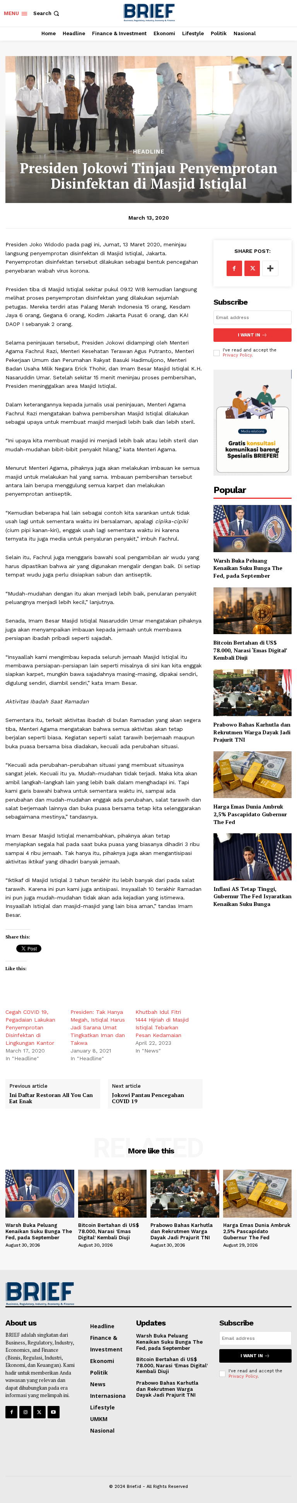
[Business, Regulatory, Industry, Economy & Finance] (38, 1293)
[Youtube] (54, 1412)
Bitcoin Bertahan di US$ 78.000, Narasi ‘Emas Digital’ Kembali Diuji (250, 650)
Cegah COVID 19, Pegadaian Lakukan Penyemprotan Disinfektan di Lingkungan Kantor (30, 1027)
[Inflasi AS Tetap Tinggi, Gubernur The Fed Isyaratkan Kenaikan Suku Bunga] (252, 856)
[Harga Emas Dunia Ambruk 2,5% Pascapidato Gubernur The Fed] (252, 774)
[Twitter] (252, 268)
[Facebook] (234, 268)
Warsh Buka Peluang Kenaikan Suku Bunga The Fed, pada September (247, 568)
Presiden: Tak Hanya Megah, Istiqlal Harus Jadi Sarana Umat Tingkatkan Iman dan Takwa (97, 1027)
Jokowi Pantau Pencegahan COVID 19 (148, 1098)
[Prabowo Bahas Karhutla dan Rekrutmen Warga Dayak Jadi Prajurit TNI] (252, 692)
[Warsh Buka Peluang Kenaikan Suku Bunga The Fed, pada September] (252, 528)
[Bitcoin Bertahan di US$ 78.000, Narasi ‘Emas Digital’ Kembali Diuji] (252, 610)
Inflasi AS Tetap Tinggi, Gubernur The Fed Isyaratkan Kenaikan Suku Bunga (252, 896)
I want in (249, 335)
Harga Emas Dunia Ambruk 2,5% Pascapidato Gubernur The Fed (250, 814)
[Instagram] (25, 1412)
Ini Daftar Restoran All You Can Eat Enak (51, 1098)
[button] (47, 13)
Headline (148, 152)
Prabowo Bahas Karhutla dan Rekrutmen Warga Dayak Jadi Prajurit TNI (251, 732)
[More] (270, 268)
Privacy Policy (237, 355)
